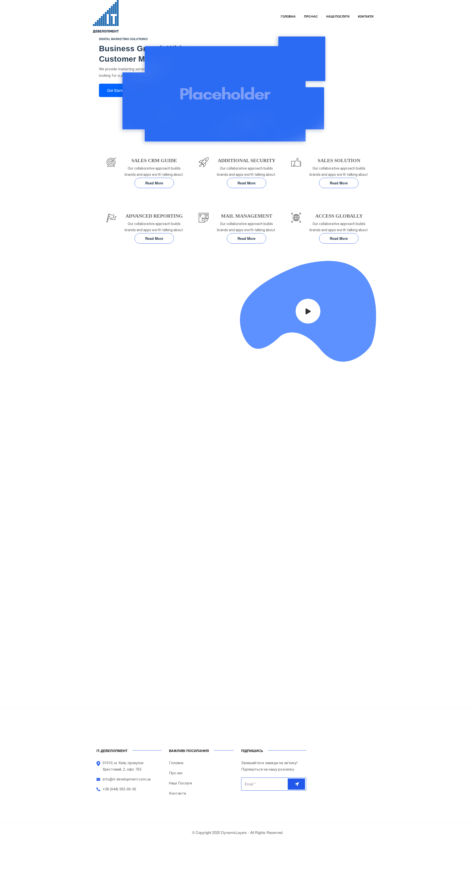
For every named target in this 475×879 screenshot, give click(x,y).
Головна (288, 16)
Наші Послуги (338, 16)
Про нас (311, 16)
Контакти (366, 16)
